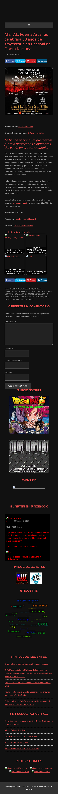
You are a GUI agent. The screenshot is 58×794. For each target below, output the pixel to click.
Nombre (9, 349)
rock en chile (18, 299)
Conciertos (21, 289)
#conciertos (32, 546)
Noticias (38, 289)
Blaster (17, 519)
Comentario (10, 322)
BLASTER (29, 12)
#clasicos (22, 546)
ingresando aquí (20, 203)
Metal (30, 289)
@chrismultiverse (25, 126)
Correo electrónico (13, 360)
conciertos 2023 (23, 292)
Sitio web (8, 372)
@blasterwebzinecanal (23, 225)
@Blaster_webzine (36, 133)
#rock (14, 546)
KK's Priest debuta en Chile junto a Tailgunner (24, 558)
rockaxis (30, 299)
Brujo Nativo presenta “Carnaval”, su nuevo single (26, 664)
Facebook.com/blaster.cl (25, 219)
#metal (9, 546)
